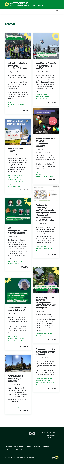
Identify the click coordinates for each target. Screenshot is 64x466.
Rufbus (45, 336)
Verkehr (16, 107)
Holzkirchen (44, 94)
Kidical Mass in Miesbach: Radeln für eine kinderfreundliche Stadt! (17, 66)
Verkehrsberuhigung (13, 343)
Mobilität (48, 380)
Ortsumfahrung (50, 382)
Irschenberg (11, 177)
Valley (16, 182)
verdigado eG (32, 457)
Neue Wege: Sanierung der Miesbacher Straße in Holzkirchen (46, 66)
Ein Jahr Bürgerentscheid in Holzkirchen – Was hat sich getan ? (45, 351)
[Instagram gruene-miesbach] (33, 433)
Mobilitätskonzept (19, 338)
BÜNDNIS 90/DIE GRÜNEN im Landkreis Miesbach (26, 5)
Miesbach (10, 102)
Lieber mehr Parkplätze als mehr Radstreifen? (17, 308)
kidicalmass (16, 104)
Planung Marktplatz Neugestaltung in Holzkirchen (15, 378)
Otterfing (21, 179)
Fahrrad (10, 104)
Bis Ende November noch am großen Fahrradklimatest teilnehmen (45, 142)
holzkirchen (39, 99)
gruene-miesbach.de (19, 3)
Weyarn (14, 184)
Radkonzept (23, 104)
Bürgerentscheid (40, 380)
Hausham (43, 172)
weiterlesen (23, 110)
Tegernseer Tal (11, 182)
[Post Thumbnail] (18, 46)
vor (37, 420)
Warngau (10, 184)
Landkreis (20, 177)
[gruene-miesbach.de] (7, 4)
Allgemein (38, 94)
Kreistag (16, 177)
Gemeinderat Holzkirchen (42, 96)
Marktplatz (18, 407)
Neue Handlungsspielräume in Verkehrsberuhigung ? (17, 230)
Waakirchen (21, 182)
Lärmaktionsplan (47, 248)
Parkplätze (10, 341)
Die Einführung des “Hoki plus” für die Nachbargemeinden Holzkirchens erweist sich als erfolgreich (46, 302)
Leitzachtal (10, 179)
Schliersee (38, 174)
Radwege (10, 107)
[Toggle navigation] (57, 11)
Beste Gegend (11, 186)
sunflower (16, 457)
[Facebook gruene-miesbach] (30, 433)
